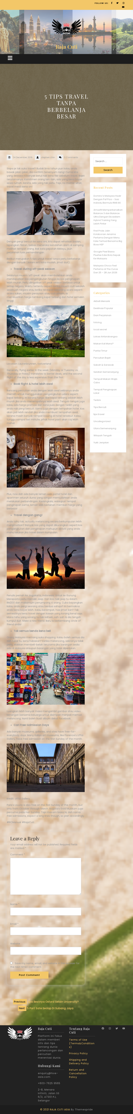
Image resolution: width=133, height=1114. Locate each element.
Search (108, 170)
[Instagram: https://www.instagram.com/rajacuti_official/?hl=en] (109, 1028)
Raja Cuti (66, 46)
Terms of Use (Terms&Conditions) (82, 1043)
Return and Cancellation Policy (78, 1073)
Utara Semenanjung (105, 428)
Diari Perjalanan (102, 315)
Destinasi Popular (103, 308)
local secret (100, 329)
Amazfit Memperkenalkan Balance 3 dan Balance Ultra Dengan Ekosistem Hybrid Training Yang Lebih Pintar (108, 216)
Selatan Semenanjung (106, 372)
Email (14, 924)
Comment (17, 854)
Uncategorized (102, 421)
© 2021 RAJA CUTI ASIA (55, 1109)
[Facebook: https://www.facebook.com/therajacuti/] (102, 1028)
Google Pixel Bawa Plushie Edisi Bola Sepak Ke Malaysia (107, 255)
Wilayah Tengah (103, 435)
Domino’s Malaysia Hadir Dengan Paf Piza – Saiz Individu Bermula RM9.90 (107, 199)
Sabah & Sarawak (104, 364)
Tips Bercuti (100, 407)
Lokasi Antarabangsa (105, 336)
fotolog (98, 322)
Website (15, 943)
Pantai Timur (100, 350)
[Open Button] (10, 58)
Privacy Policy (78, 1053)
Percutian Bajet (102, 357)
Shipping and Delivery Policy (79, 1061)
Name (14, 904)
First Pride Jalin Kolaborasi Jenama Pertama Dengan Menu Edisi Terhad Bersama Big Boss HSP (108, 237)
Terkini (97, 400)
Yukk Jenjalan (101, 442)
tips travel (99, 414)
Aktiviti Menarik (102, 301)
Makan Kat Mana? (104, 343)
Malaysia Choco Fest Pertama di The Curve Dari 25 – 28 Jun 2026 (106, 269)
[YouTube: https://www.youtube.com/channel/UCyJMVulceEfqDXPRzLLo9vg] (123, 1028)
